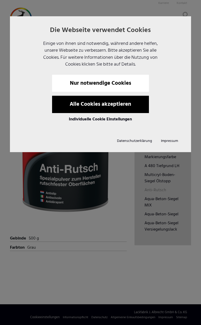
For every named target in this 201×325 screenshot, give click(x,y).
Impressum (169, 141)
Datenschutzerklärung (134, 141)
